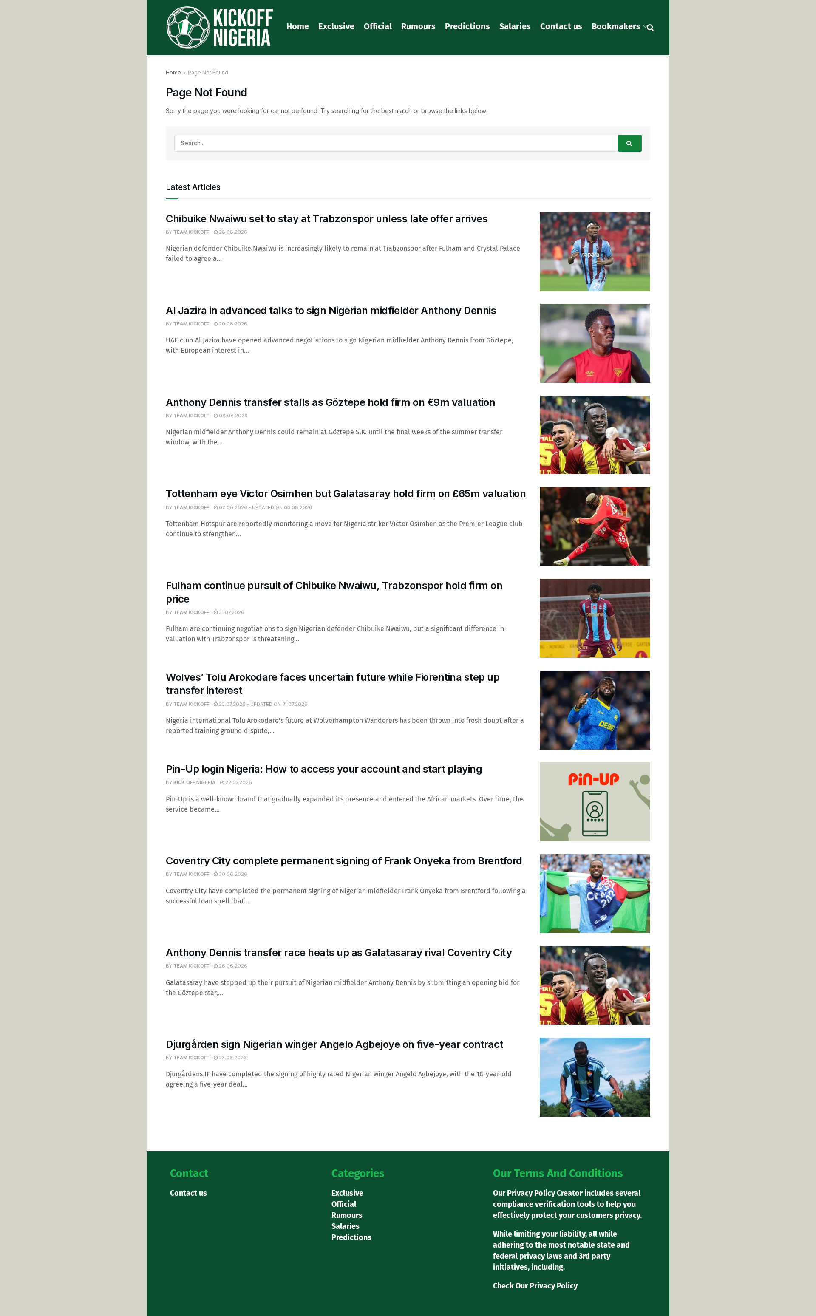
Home (297, 26)
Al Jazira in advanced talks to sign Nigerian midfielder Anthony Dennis (331, 310)
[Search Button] (630, 143)
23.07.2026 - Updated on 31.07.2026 (263, 704)
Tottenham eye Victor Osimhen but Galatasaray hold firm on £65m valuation (346, 493)
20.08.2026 (232, 324)
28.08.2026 (232, 232)
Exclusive (336, 26)
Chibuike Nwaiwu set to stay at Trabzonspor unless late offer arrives (326, 218)
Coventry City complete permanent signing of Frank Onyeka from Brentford (344, 861)
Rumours (418, 26)
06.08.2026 (233, 416)
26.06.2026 (232, 966)
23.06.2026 (232, 1058)
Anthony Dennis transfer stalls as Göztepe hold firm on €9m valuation (330, 402)
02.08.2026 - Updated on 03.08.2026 (265, 507)
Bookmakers (616, 26)
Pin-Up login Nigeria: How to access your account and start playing (324, 769)
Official (378, 26)
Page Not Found (208, 72)
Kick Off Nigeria (194, 782)
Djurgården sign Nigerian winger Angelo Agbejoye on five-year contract (334, 1044)
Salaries (515, 26)
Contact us (561, 26)
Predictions (467, 26)
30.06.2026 (232, 874)
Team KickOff (191, 232)
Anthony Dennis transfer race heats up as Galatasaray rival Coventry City (339, 952)
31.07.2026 (231, 612)
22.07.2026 (238, 782)
